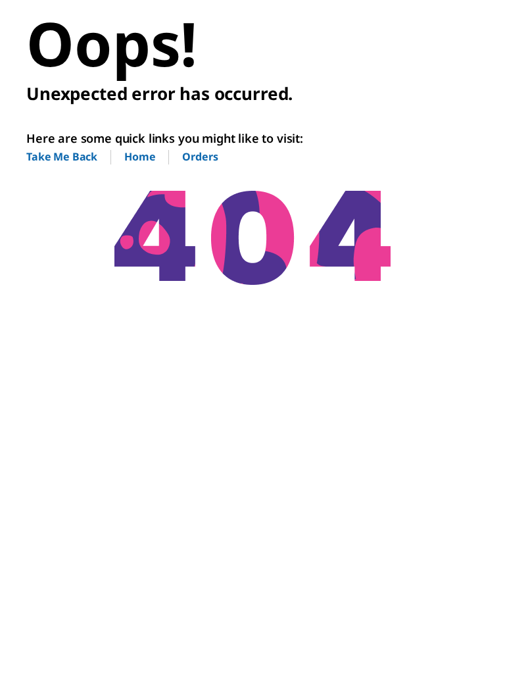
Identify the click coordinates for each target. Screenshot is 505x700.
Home (139, 156)
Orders (200, 156)
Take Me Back (61, 156)
